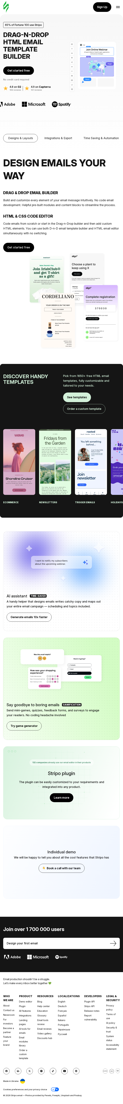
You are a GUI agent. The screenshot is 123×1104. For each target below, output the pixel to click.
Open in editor (19, 456)
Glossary (41, 1015)
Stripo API (89, 1006)
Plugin (22, 1006)
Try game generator (24, 726)
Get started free (18, 70)
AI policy (110, 1023)
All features (25, 1010)
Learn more (61, 797)
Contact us (8, 1010)
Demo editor (25, 1001)
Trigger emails (85, 502)
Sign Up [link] (102, 7)
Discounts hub (44, 1038)
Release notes (91, 1010)
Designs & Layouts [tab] (20, 138)
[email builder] (6, 7)
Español (62, 1015)
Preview (19, 470)
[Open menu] (118, 7)
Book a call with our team (64, 868)
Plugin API (89, 1001)
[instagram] (41, 1071)
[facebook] (6, 1071)
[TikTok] (53, 1071)
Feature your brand (7, 1040)
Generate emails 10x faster (29, 617)
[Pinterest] (76, 1071)
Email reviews (44, 1028)
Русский (62, 1034)
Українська (64, 1029)
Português (63, 1024)
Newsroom (9, 1014)
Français (62, 1010)
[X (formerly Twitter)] (29, 1071)
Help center (43, 1006)
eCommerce (11, 502)
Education (42, 1010)
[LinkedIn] (18, 1071)
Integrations (25, 1015)
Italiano (61, 1020)
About (6, 1005)
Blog (39, 1001)
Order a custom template (84, 408)
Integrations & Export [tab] (58, 138)
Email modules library (23, 1041)
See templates (77, 397)
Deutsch (62, 1006)
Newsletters (48, 502)
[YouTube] (64, 1071)
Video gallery (44, 1033)
